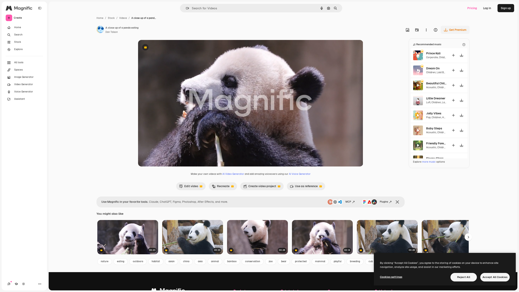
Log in (487, 8)
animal (215, 261)
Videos (123, 18)
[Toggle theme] (23, 284)
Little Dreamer (435, 98)
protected (301, 261)
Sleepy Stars (435, 158)
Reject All (463, 277)
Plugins (384, 201)
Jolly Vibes (433, 113)
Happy (445, 117)
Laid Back (442, 72)
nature (104, 261)
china (186, 261)
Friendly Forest (436, 143)
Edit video (188, 187)
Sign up (506, 8)
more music (429, 161)
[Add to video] (453, 55)
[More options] (426, 30)
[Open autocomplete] (185, 8)
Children (443, 57)
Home (100, 18)
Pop (428, 117)
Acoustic (431, 87)
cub (371, 261)
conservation (252, 261)
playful (337, 261)
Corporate (432, 57)
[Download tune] (461, 55)
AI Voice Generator (300, 174)
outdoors (138, 261)
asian (171, 261)
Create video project (259, 187)
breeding (355, 261)
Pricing (472, 8)
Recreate (220, 187)
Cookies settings (391, 277)
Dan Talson (111, 32)
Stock (111, 18)
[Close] (397, 202)
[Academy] (16, 284)
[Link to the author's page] (100, 30)
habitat (156, 261)
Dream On (433, 68)
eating (120, 261)
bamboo (232, 261)
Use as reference (304, 187)
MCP (348, 201)
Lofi (428, 102)
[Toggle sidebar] (39, 8)
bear (283, 261)
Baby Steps (434, 128)
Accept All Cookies (495, 277)
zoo (271, 261)
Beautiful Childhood (436, 83)
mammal (320, 261)
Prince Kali (433, 53)
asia (200, 261)
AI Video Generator (233, 174)
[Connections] (9, 284)
